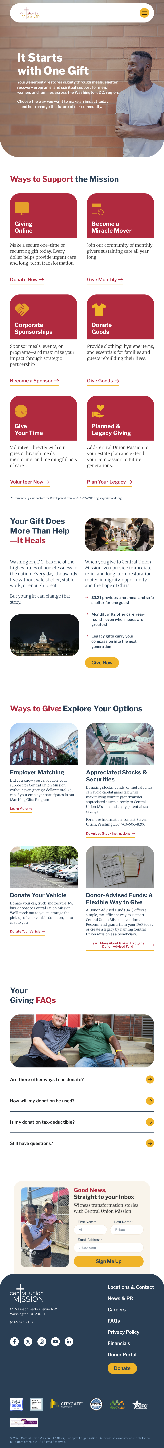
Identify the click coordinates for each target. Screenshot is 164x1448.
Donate (122, 1368)
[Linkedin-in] (69, 1341)
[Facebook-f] (14, 1341)
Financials (119, 1343)
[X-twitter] (28, 1341)
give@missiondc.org (109, 498)
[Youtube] (55, 1341)
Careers (117, 1310)
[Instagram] (41, 1341)
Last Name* (123, 1222)
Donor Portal (122, 1354)
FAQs (114, 1321)
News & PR (120, 1298)
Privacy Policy (123, 1332)
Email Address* (90, 1240)
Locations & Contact (131, 1287)
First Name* (87, 1222)
